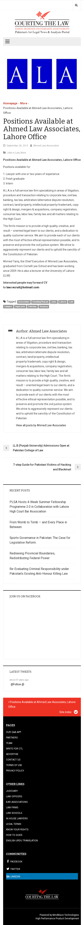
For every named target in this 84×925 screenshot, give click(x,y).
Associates (23, 302)
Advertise (12, 754)
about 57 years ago (19, 680)
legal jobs (20, 306)
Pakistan (32, 306)
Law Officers (14, 796)
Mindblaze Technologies (66, 915)
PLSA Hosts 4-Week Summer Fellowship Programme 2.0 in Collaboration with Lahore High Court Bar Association (39, 506)
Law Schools (14, 813)
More (23, 103)
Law (71, 302)
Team (9, 743)
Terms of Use (14, 765)
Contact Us (13, 759)
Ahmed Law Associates (46, 145)
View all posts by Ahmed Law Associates (41, 425)
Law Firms (12, 807)
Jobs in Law (13, 152)
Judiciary (12, 791)
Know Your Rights (17, 829)
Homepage (10, 103)
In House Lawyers (17, 818)
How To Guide (14, 835)
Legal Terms (13, 824)
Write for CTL (14, 748)
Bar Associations (17, 802)
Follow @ (18, 684)
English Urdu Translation (22, 840)
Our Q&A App (13, 732)
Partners (12, 737)
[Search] (76, 5)
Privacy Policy (15, 770)
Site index (65, 712)
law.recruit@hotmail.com (22, 287)
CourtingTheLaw (40, 302)
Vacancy (44, 306)
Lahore (62, 302)
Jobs (53, 302)
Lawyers (8, 306)
